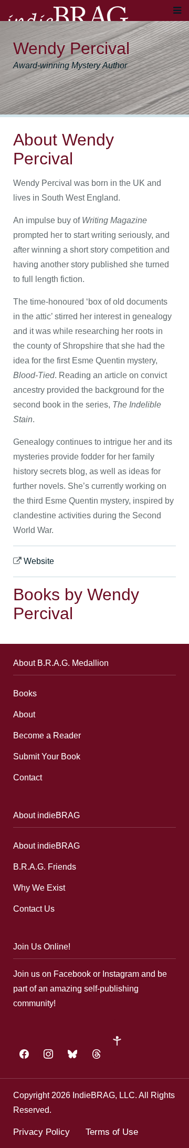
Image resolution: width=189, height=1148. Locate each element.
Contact (27, 777)
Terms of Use (112, 1132)
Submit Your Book (46, 756)
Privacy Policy (41, 1132)
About (24, 714)
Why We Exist (39, 887)
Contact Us (34, 908)
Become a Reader (47, 735)
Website (39, 561)
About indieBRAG (46, 845)
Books (25, 693)
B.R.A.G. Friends (44, 866)
